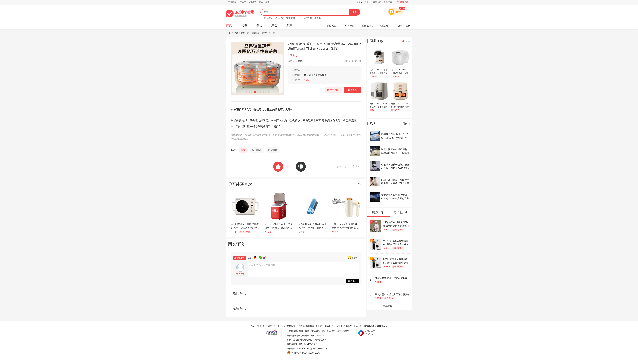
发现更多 (387, 306)
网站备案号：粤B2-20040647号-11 (303, 344)
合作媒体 (301, 326)
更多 (406, 123)
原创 (274, 25)
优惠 (244, 25)
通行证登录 (239, 258)
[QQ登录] (256, 257)
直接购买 (352, 89)
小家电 (317, 18)
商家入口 (377, 2)
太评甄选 (252, 2)
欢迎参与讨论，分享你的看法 (262, 265)
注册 (366, 2)
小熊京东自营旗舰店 (316, 75)
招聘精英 (348, 326)
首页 (229, 25)
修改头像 (240, 273)
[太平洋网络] (272, 331)
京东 (306, 70)
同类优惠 (376, 41)
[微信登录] (261, 257)
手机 (299, 18)
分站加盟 (338, 326)
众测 (289, 25)
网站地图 (357, 326)
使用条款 (319, 326)
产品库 (243, 2)
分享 (358, 166)
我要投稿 (404, 2)
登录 (359, 2)
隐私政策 (282, 326)
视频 (267, 2)
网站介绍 (272, 326)
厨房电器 (256, 33)
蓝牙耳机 (308, 18)
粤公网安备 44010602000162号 (305, 353)
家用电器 (245, 33)
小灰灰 (299, 61)
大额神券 (279, 18)
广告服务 (291, 326)
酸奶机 (265, 33)
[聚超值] (240, 13)
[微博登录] (265, 257)
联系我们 (329, 326)
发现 (259, 25)
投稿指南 (310, 326)
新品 (261, 2)
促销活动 (290, 18)
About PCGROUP (259, 326)
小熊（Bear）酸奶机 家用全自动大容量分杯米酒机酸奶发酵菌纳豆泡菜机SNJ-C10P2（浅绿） (324, 46)
